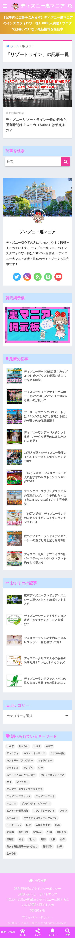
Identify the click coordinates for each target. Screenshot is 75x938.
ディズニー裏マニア (42, 5)
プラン (63, 810)
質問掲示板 (37, 910)
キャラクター (45, 760)
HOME (39, 881)
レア (28, 825)
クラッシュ (13, 767)
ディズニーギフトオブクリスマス (25, 789)
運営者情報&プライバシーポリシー (37, 888)
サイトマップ (48, 894)
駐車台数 (11, 853)
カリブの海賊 (57, 753)
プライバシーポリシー (37, 917)
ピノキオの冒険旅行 (17, 810)
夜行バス (23, 832)
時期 (43, 839)
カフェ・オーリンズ (34, 753)
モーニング (13, 817)
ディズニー (22, 782)
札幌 (53, 839)
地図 (57, 825)
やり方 (49, 746)
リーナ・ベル (14, 825)
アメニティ (13, 753)
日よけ (32, 839)
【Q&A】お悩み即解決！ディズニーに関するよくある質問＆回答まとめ (7, 932)
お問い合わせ (27, 894)
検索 (68, 935)
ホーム (23, 935)
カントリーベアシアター (20, 760)
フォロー (53, 935)
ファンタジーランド (44, 810)
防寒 (59, 846)
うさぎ (10, 746)
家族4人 (37, 832)
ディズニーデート (45, 796)
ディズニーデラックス (19, 796)
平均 (49, 832)
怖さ (21, 839)
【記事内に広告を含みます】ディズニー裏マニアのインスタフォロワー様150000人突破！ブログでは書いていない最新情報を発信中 (37, 23)
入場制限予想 (43, 825)
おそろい (23, 746)
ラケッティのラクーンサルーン (40, 817)
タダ (9, 782)
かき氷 (37, 746)
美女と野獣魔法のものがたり (22, 846)
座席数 (10, 839)
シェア (38, 935)
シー (40, 767)
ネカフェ (11, 803)
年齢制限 (61, 832)
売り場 (10, 832)
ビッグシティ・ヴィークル (35, 803)
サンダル (28, 767)
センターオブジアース (52, 774)
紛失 (62, 839)
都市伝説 (47, 846)
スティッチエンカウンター (21, 774)
